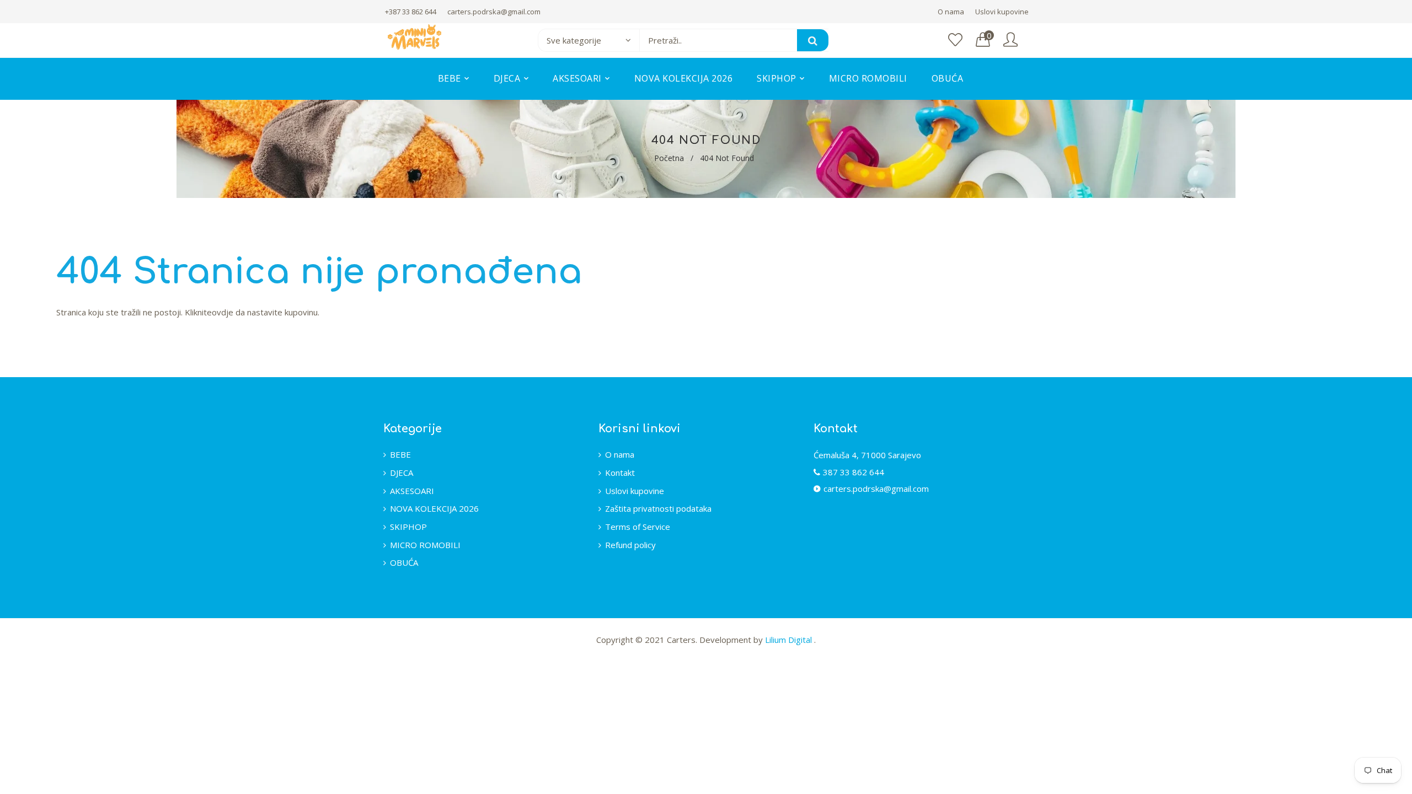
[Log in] (1010, 40)
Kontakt (620, 472)
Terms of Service (637, 526)
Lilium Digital (789, 639)
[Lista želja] (955, 40)
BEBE (400, 454)
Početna (669, 158)
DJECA (401, 472)
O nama (951, 12)
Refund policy (630, 544)
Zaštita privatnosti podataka (658, 508)
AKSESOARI (412, 490)
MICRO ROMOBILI (425, 544)
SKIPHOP (408, 526)
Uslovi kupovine (1002, 12)
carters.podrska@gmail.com (494, 12)
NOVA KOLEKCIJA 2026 (434, 508)
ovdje (222, 312)
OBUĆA (404, 562)
